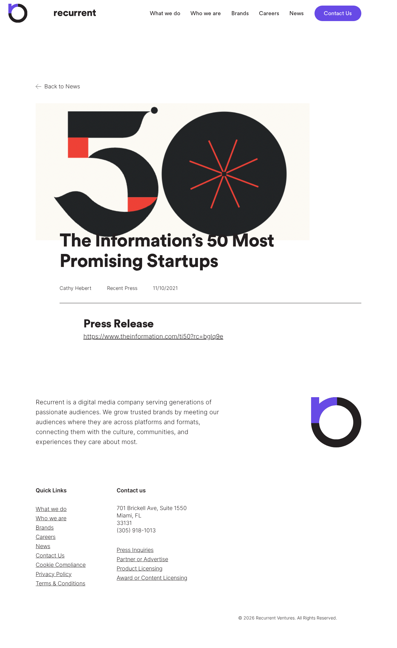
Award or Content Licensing (152, 578)
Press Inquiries (135, 550)
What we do (51, 509)
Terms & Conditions (60, 583)
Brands (45, 527)
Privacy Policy (54, 574)
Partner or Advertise (142, 559)
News (43, 546)
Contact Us (338, 13)
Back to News (62, 86)
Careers (46, 537)
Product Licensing (140, 568)
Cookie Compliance (61, 564)
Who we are (51, 518)
